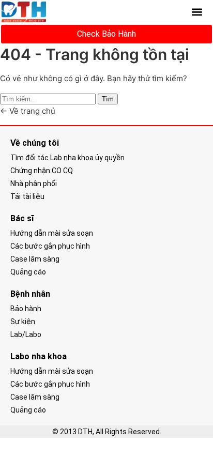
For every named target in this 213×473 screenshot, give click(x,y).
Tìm (108, 99)
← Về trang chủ (27, 111)
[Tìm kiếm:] (49, 98)
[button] (197, 12)
